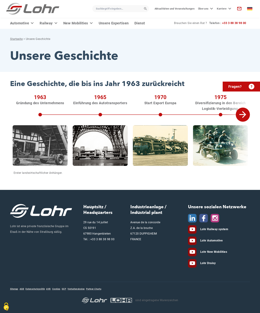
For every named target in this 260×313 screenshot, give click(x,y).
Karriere (222, 8)
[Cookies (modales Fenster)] (6, 306)
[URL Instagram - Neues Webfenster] (215, 218)
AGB (22, 289)
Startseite (16, 39)
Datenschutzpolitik (35, 289)
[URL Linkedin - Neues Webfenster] (192, 218)
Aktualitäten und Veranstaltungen (175, 8)
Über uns (203, 8)
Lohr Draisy (207, 263)
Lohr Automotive (211, 240)
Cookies (56, 289)
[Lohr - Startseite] (32, 9)
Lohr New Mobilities (213, 251)
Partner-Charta (93, 289)
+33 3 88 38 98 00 (234, 23)
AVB (48, 289)
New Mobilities (75, 23)
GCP (64, 289)
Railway (46, 23)
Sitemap (14, 289)
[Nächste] (243, 135)
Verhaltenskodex (76, 289)
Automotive (19, 23)
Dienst (139, 23)
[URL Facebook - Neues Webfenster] (203, 218)
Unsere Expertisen (114, 23)
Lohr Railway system (213, 229)
